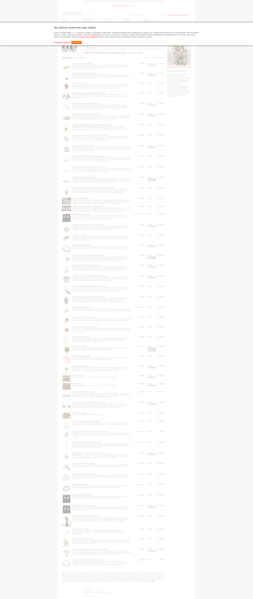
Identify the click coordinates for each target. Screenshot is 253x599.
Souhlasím (76, 43)
